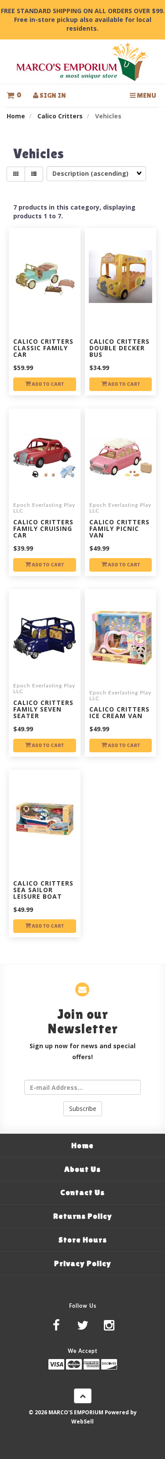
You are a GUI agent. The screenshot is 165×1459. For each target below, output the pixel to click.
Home (16, 116)
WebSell (82, 1421)
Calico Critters (60, 116)
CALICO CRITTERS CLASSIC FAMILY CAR (43, 348)
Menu (146, 95)
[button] (14, 95)
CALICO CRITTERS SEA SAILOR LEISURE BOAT (43, 890)
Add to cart (47, 384)
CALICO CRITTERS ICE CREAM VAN (119, 712)
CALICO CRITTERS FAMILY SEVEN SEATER (43, 709)
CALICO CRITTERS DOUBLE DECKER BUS (119, 348)
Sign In (52, 95)
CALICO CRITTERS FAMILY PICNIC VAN (119, 529)
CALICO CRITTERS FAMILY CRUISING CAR (43, 529)
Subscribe (82, 1108)
